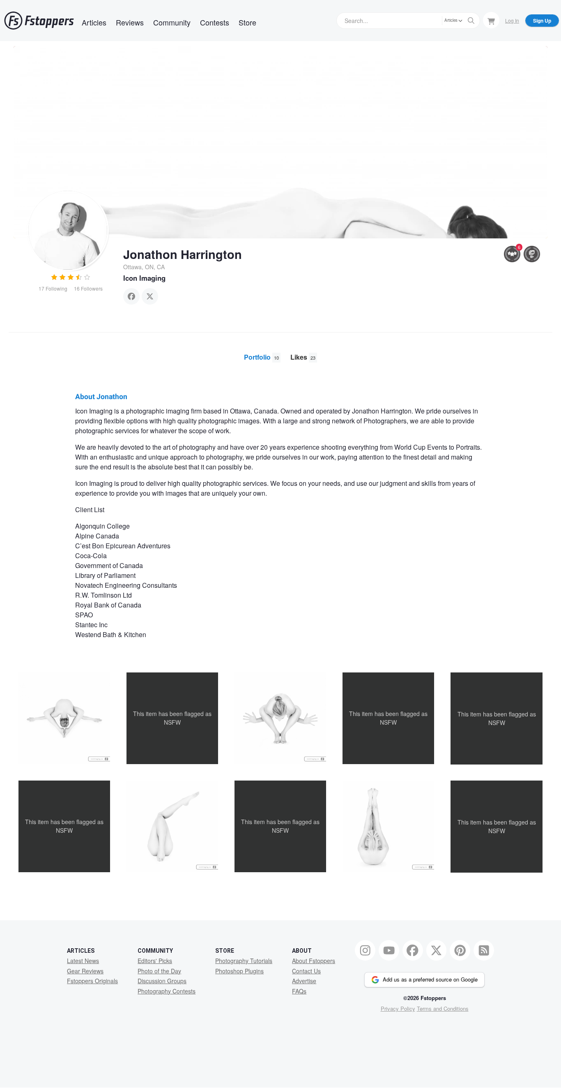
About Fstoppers (313, 960)
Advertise (304, 981)
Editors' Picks (155, 960)
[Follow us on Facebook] (412, 950)
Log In (512, 20)
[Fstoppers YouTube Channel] (389, 950)
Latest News (83, 960)
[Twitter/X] (150, 296)
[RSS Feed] (484, 950)
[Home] (39, 20)
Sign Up (542, 20)
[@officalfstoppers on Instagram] (365, 950)
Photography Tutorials (243, 960)
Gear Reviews (85, 971)
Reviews (130, 22)
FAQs (299, 991)
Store (247, 22)
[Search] (471, 20)
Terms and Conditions (443, 1008)
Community (172, 22)
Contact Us (306, 971)
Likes (302, 357)
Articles (94, 22)
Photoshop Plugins (239, 971)
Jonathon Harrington (182, 254)
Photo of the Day (159, 971)
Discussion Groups (162, 981)
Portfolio (261, 357)
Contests (214, 22)
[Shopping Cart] (491, 20)
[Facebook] (131, 296)
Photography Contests (166, 991)
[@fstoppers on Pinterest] (460, 950)
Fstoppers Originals (92, 981)
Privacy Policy (398, 1008)
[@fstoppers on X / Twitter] (436, 950)
